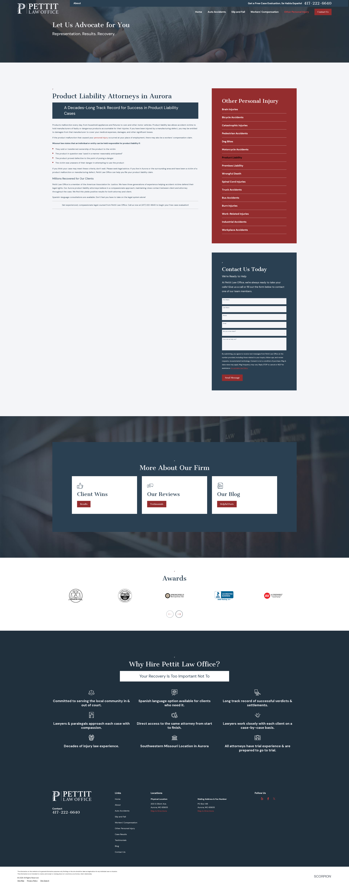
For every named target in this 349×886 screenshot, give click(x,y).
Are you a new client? (229, 331)
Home (117, 799)
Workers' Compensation (126, 822)
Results (84, 504)
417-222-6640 (318, 3)
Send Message (232, 377)
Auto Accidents (122, 810)
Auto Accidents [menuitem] (217, 11)
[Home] (37, 8)
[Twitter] (274, 798)
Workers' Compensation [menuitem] (265, 11)
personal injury (101, 137)
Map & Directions (159, 811)
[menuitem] (254, 109)
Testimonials (156, 504)
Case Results (121, 834)
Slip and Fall (120, 816)
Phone (225, 315)
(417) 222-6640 (148, 205)
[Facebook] (268, 798)
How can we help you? (229, 339)
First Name (226, 300)
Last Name (226, 307)
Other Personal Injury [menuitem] (296, 11)
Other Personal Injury (125, 828)
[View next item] (179, 614)
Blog (117, 846)
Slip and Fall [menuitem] (238, 11)
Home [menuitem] (198, 11)
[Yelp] (262, 798)
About (77, 3)
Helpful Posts (227, 504)
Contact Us (120, 852)
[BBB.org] (256, 798)
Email (224, 323)
